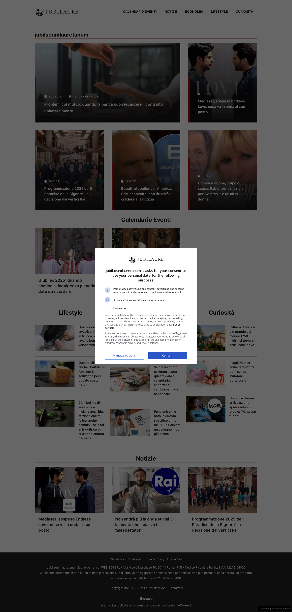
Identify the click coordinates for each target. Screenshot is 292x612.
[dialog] (146, 306)
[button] (146, 308)
